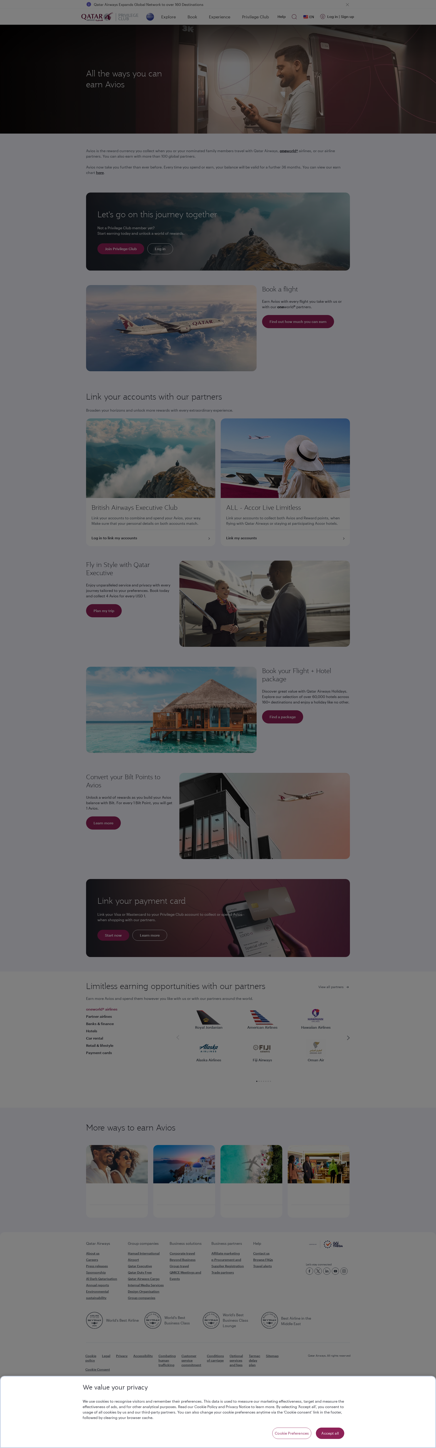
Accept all (330, 1433)
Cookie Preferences (292, 1433)
